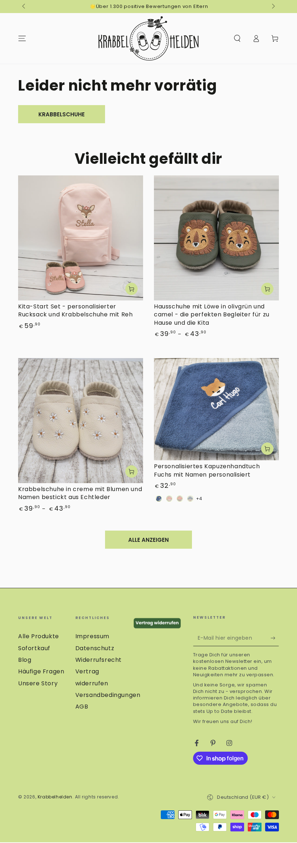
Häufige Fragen (41, 671)
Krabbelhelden (55, 797)
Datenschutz (94, 648)
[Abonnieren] (275, 638)
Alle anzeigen (148, 540)
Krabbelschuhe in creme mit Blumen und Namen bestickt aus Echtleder (80, 493)
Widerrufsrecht (98, 660)
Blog (24, 660)
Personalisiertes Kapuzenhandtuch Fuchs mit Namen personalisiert (207, 470)
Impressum (92, 636)
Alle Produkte (38, 636)
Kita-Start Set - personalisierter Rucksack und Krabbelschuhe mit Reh (75, 310)
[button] (237, 38)
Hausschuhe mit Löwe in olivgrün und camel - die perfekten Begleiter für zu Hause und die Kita (211, 314)
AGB (81, 706)
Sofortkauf (34, 648)
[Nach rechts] (273, 6)
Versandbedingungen (108, 695)
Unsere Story (38, 683)
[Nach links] (24, 6)
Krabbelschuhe (61, 114)
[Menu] (22, 38)
